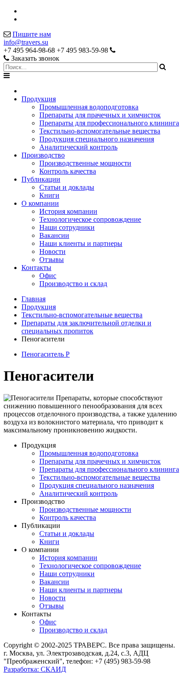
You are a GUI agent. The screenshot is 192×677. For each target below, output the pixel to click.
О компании (40, 203)
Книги (49, 195)
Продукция (38, 99)
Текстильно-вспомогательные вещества (99, 131)
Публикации (40, 179)
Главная (33, 299)
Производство (43, 155)
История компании (68, 211)
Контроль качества (67, 171)
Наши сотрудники (67, 227)
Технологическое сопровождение (90, 219)
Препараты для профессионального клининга (109, 123)
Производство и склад (73, 283)
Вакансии (54, 235)
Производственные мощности (85, 163)
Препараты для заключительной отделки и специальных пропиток (86, 327)
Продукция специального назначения (96, 139)
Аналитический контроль (78, 147)
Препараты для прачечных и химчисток (100, 115)
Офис (47, 275)
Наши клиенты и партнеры (80, 243)
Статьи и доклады (66, 187)
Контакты (36, 267)
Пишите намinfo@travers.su (27, 38)
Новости (52, 251)
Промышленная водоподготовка (88, 107)
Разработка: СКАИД (35, 669)
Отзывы (51, 259)
